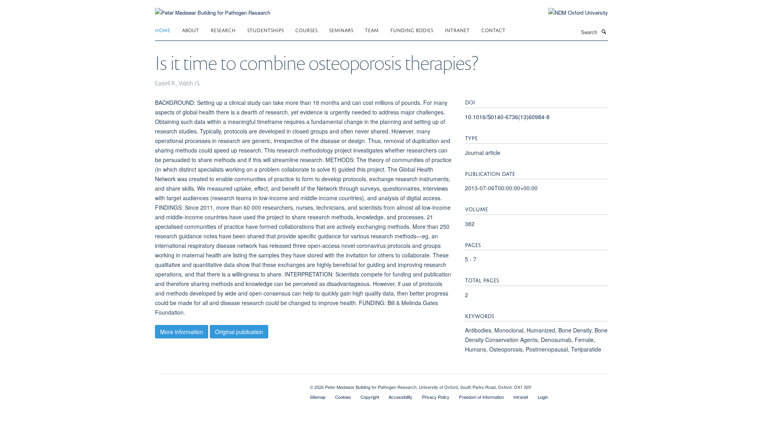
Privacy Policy (435, 397)
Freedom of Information (481, 397)
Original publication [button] (239, 332)
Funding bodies (411, 29)
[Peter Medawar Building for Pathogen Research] (212, 8)
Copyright (369, 397)
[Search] (603, 31)
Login (543, 397)
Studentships (265, 29)
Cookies (343, 397)
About (190, 29)
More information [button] (181, 332)
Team (372, 29)
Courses (306, 29)
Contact (493, 29)
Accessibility (400, 397)
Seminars (341, 29)
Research (223, 29)
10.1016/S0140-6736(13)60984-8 (507, 117)
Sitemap (317, 397)
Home (162, 29)
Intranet (457, 29)
